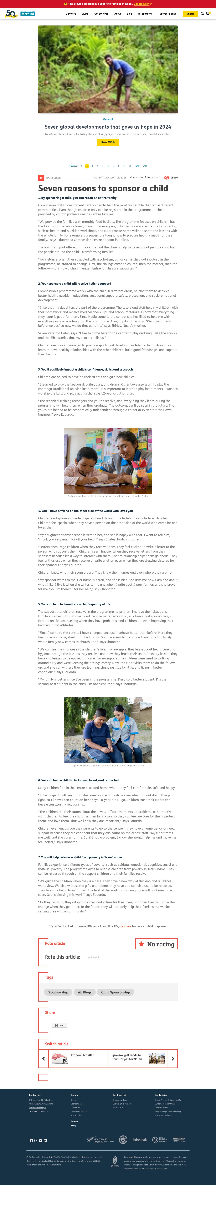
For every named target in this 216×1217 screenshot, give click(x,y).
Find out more (163, 1169)
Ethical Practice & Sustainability (168, 1100)
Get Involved (101, 14)
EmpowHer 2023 (71, 1053)
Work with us (118, 1108)
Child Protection (161, 1108)
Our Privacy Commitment (165, 1104)
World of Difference (79, 1112)
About (117, 14)
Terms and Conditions (163, 1115)
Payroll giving (76, 1115)
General (108, 119)
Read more (108, 142)
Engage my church (120, 1100)
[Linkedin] (45, 1141)
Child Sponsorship (115, 992)
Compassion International (145, 178)
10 (130, 166)
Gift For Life (75, 1108)
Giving (85, 14)
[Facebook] (31, 1141)
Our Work (71, 14)
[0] (208, 14)
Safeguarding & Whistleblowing (168, 1112)
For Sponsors (145, 14)
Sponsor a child (168, 14)
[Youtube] (40, 1141)
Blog (129, 14)
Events (74, 1122)
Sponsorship (54, 178)
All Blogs (85, 992)
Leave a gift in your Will (122, 1104)
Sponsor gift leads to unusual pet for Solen (145, 1055)
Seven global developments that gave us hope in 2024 (108, 127)
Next (137, 166)
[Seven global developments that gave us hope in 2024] (108, 69)
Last (145, 166)
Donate (190, 14)
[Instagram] (36, 1141)
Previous (73, 166)
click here (125, 926)
